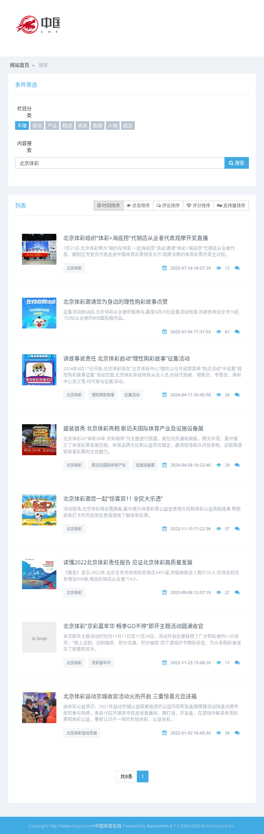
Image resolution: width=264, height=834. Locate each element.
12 (227, 268)
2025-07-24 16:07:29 (190, 268)
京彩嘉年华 (101, 662)
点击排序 (140, 205)
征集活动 (132, 394)
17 (227, 662)
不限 (22, 125)
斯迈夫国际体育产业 (109, 465)
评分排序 (200, 205)
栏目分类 (24, 111)
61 (227, 332)
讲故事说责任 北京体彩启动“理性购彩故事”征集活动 (126, 358)
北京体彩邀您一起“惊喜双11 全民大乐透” (113, 498)
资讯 (37, 125)
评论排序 (170, 205)
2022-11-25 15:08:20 (190, 662)
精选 (67, 125)
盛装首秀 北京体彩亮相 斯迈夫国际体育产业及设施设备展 (133, 428)
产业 (52, 125)
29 (227, 465)
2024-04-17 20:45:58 (190, 395)
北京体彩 (74, 268)
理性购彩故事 (103, 394)
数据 (97, 125)
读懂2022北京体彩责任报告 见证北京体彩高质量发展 (127, 562)
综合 (128, 125)
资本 (82, 125)
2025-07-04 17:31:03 (190, 332)
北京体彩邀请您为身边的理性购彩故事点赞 (115, 301)
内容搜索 (24, 146)
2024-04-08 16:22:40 (190, 465)
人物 (113, 125)
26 (227, 395)
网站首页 (19, 65)
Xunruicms (157, 826)
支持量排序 (233, 205)
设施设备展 (145, 465)
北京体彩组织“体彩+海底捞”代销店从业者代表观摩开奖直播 (135, 238)
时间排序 (110, 205)
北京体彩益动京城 (82, 733)
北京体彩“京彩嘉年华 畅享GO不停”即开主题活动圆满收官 (133, 626)
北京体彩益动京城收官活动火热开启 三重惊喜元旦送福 (130, 696)
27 (227, 592)
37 (227, 528)
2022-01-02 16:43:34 (190, 733)
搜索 (238, 162)
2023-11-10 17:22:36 (190, 528)
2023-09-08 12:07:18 (190, 592)
